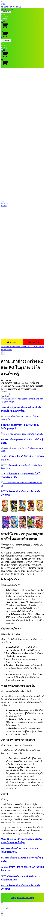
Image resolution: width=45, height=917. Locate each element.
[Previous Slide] (2, 912)
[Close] (2, 903)
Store (3, 43)
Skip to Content (7, 9)
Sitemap (4, 19)
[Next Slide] (2, 915)
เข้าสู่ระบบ (16, 7)
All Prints (4, 45)
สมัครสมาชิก (6, 7)
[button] (22, 396)
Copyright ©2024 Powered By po (22, 898)
